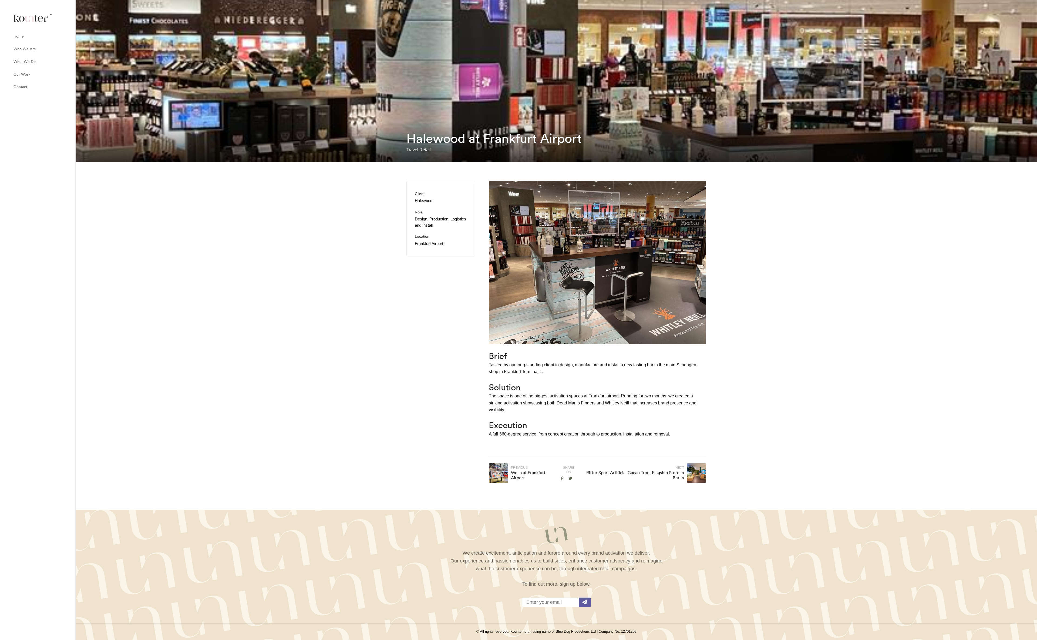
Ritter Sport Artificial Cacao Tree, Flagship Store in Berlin (635, 475)
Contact (20, 86)
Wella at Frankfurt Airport (528, 475)
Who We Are (25, 48)
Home (19, 36)
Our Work (22, 74)
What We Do (25, 61)
